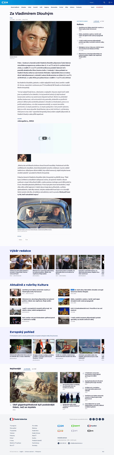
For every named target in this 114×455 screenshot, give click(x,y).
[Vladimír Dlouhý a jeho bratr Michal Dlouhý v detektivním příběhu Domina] (45, 213)
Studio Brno (35, 430)
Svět (41, 7)
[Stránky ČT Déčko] (60, 430)
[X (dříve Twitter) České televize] (100, 419)
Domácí (35, 7)
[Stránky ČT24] (61, 425)
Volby (29, 7)
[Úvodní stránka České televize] (18, 419)
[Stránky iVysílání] (92, 425)
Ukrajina (23, 7)
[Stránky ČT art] (74, 430)
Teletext (12, 433)
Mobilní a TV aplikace (15, 443)
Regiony (46, 7)
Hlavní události (15, 7)
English (21, 451)
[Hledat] (104, 2)
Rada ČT (34, 435)
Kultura (72, 7)
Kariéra (34, 438)
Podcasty (79, 7)
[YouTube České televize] (96, 419)
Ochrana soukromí (29, 451)
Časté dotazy (35, 443)
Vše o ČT (12, 445)
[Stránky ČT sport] (75, 425)
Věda (66, 7)
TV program (13, 425)
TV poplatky (13, 430)
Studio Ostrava (36, 433)
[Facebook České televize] (93, 419)
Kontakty (34, 445)
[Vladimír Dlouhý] (41, 38)
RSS (103, 451)
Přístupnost (38, 451)
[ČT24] (5, 2)
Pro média (35, 425)
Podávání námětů (36, 440)
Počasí (61, 7)
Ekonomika (54, 7)
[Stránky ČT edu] (90, 430)
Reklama (34, 428)
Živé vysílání (13, 428)
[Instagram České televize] (90, 419)
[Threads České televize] (103, 419)
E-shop (12, 440)
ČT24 (11, 18)
